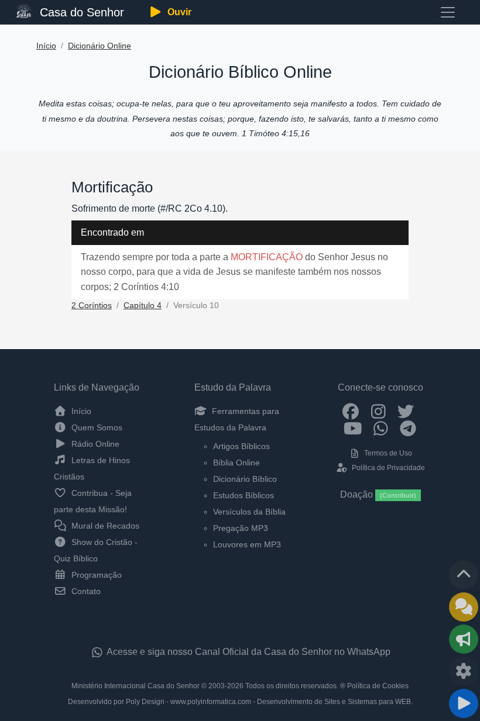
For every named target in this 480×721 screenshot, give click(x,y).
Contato (85, 591)
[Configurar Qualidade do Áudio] (463, 671)
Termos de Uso (387, 453)
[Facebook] (351, 411)
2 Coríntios (91, 305)
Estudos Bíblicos (243, 495)
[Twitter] (406, 411)
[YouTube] (353, 428)
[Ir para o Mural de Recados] (463, 607)
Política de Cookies (378, 686)
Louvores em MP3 (247, 544)
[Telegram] (408, 428)
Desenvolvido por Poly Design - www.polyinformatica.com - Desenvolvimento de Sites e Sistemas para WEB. (240, 702)
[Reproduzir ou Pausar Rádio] (463, 703)
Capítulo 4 (143, 305)
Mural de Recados (104, 525)
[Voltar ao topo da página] (463, 574)
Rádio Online (94, 444)
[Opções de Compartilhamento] (463, 639)
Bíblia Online (236, 462)
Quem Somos (95, 427)
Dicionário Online (99, 46)
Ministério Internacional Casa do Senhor (135, 686)
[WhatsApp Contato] (381, 428)
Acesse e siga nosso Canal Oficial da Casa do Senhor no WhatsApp (247, 652)
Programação (95, 574)
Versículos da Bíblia (249, 511)
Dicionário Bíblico (245, 479)
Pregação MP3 (240, 528)
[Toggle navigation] (448, 12)
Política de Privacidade (387, 468)
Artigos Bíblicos (241, 446)
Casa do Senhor (80, 12)
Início (46, 46)
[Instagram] (378, 411)
